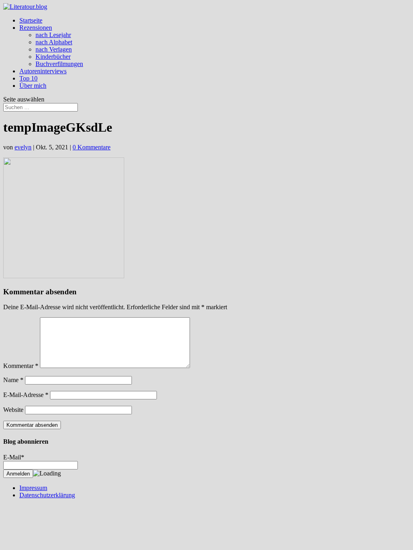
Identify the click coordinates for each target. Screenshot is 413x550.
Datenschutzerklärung (47, 495)
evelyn (23, 147)
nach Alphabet (53, 42)
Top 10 (28, 78)
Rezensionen (35, 27)
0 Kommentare (92, 147)
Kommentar (20, 365)
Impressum (33, 487)
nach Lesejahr (53, 34)
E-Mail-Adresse (25, 394)
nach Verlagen (53, 49)
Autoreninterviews (43, 71)
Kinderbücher (53, 56)
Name (13, 379)
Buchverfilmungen (59, 63)
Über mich (32, 85)
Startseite (30, 20)
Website (13, 409)
